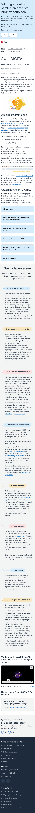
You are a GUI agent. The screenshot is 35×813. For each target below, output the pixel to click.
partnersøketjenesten (17, 451)
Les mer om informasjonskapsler (12, 30)
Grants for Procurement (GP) (13, 239)
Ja (5, 35)
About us (6, 762)
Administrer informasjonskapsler (14, 808)
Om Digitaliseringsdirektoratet (13, 745)
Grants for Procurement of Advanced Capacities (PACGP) (16, 248)
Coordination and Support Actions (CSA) (15, 229)
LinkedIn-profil (20, 414)
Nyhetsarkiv (7, 801)
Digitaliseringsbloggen (10, 752)
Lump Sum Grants (9, 258)
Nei (13, 35)
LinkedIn (8, 781)
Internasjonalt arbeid (15, 48)
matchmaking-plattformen (14, 456)
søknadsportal (20, 536)
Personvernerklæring (10, 791)
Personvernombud (9, 758)
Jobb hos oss (7, 749)
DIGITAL (4, 51)
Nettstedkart (7, 805)
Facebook (3, 781)
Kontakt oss (7, 776)
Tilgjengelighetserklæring (12, 795)
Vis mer (32, 686)
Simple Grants (8, 209)
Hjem (3, 48)
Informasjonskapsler (10, 798)
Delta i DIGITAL (15, 51)
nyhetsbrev (8, 414)
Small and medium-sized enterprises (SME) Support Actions (16, 218)
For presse (6, 755)
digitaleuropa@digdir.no (17, 707)
